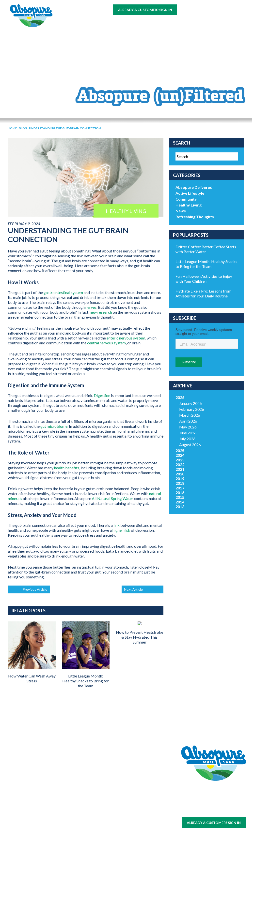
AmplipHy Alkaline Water (73, 870)
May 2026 (188, 427)
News (180, 210)
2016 (179, 492)
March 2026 (189, 415)
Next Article (133, 589)
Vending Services (34, 870)
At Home (71, 22)
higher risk (121, 530)
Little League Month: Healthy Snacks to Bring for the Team (206, 264)
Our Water (34, 787)
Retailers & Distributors (112, 812)
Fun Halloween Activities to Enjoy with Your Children (203, 278)
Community (186, 199)
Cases (34, 793)
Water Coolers (34, 801)
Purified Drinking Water (73, 815)
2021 (179, 469)
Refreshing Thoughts (194, 216)
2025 (179, 450)
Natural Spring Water (73, 801)
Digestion (102, 395)
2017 (179, 487)
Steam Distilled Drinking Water (73, 832)
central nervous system (106, 342)
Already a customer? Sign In (145, 10)
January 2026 (190, 403)
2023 (179, 459)
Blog (100, 32)
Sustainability (112, 803)
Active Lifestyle (189, 193)
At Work (97, 22)
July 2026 (187, 438)
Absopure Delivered (193, 187)
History (112, 787)
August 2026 (190, 444)
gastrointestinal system (63, 292)
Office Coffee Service (34, 848)
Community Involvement (112, 795)
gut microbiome (53, 426)
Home (12, 128)
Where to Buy (128, 22)
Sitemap (201, 810)
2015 (179, 497)
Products (161, 22)
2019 (179, 478)
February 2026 (191, 409)
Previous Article (35, 589)
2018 (179, 483)
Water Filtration (34, 859)
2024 (179, 455)
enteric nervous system (126, 338)
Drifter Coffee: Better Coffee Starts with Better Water (205, 249)
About (186, 22)
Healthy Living (188, 205)
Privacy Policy (221, 810)
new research (101, 312)
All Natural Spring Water (112, 498)
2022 (179, 464)
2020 (179, 473)
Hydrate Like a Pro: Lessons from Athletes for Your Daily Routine (203, 293)
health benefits (66, 467)
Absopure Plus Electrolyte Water (73, 852)
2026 (179, 397)
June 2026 (187, 432)
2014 (179, 502)
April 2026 (188, 421)
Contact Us (75, 32)
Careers (209, 22)
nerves (90, 307)
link (116, 525)
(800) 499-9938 (209, 9)
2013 (179, 506)
